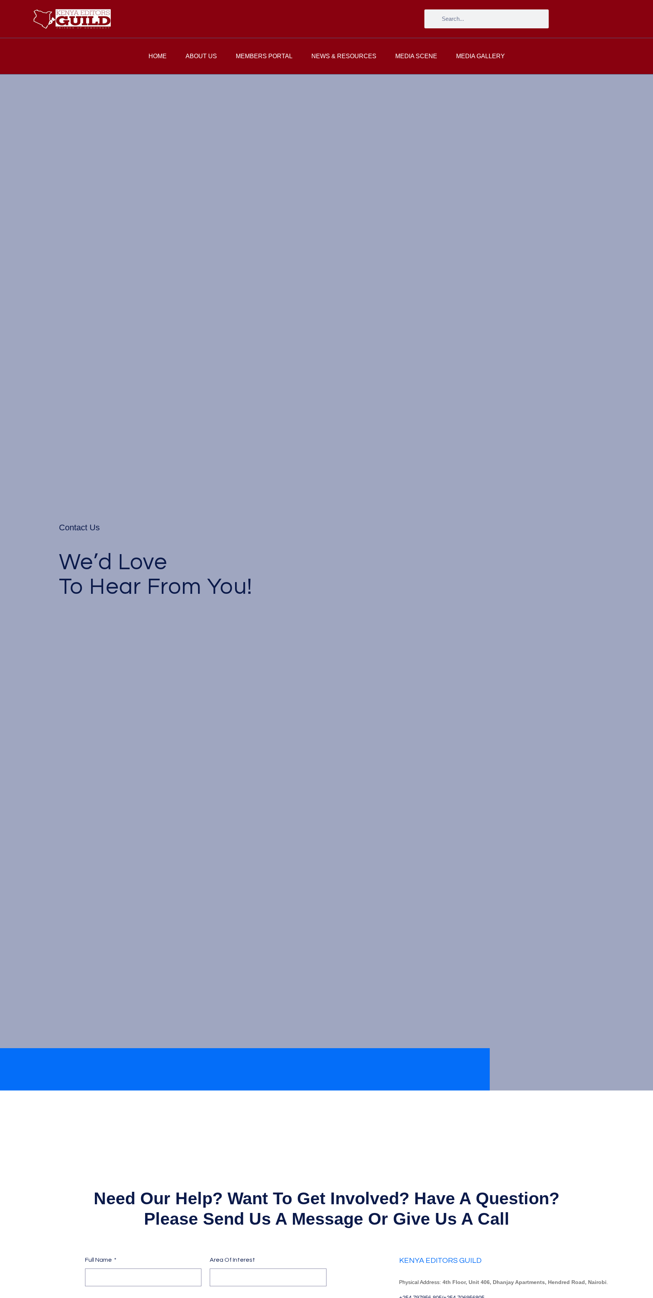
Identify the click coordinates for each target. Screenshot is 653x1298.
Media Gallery (480, 56)
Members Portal (264, 56)
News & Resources (343, 56)
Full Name (99, 1260)
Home (158, 56)
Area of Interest (232, 1260)
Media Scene (416, 56)
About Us (201, 56)
